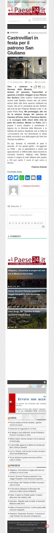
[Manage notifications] (47, 526)
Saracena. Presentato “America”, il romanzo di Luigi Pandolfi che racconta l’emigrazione (27, 514)
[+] (41, 223)
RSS (44, 19)
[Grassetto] (9, 223)
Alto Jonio (13, 286)
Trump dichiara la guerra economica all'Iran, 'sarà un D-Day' (26, 458)
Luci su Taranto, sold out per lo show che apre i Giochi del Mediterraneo (27, 452)
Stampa (30, 82)
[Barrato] (19, 223)
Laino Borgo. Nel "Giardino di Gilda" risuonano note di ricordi (24, 313)
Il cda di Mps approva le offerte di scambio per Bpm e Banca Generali (27, 446)
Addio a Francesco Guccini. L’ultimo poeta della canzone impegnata (28, 508)
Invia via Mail (41, 82)
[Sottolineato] (16, 223)
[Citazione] (28, 223)
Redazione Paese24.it (39, 33)
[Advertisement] (27, 350)
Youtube (41, 19)
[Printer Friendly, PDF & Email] (39, 86)
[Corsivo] (13, 223)
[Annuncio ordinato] (22, 223)
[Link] (35, 223)
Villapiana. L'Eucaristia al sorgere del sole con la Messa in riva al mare (26, 272)
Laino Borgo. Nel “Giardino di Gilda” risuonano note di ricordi (27, 483)
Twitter (34, 19)
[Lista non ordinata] (25, 223)
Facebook (37, 19)
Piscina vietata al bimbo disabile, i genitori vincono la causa (26, 423)
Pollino (12, 327)
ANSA (13, 418)
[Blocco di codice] (31, 223)
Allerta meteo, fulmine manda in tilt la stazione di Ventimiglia (27, 439)
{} (38, 223)
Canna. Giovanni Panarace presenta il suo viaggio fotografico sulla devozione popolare (27, 3)
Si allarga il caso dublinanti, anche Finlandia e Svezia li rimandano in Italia (27, 433)
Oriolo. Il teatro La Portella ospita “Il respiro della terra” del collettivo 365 (26, 496)
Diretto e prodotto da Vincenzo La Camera (22, 528)
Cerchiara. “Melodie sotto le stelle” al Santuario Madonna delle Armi (27, 502)
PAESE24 (15, 465)
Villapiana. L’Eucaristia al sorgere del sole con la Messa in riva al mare (27, 471)
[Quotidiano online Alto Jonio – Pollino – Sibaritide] (27, 11)
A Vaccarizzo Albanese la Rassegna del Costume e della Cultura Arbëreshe (25, 489)
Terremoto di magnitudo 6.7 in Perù (23, 428)
